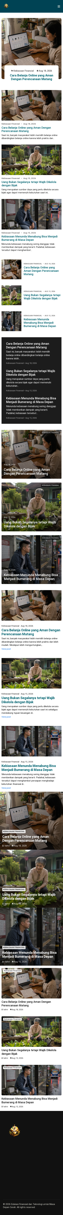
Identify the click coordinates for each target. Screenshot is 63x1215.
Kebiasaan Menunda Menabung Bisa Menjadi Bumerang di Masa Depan (29, 238)
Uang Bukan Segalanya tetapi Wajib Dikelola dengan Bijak (42, 296)
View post (6, 649)
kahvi (7, 845)
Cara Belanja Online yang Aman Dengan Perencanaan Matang (31, 77)
